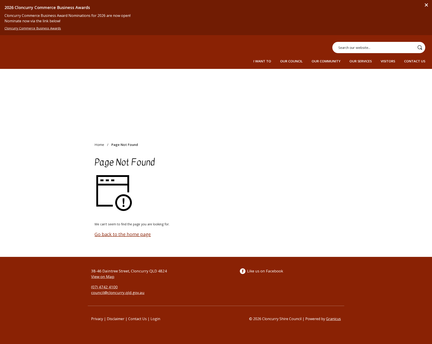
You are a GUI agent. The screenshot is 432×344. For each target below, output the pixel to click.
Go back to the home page (122, 234)
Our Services (360, 61)
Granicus (333, 318)
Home (99, 144)
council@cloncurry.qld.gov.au (117, 292)
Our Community (326, 61)
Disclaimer (115, 318)
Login (155, 318)
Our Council (291, 61)
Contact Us (414, 61)
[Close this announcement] (426, 5)
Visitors (388, 61)
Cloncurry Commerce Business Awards (32, 28)
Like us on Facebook (265, 271)
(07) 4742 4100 (104, 287)
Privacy (97, 318)
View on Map (102, 276)
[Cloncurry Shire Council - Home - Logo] (36, 52)
